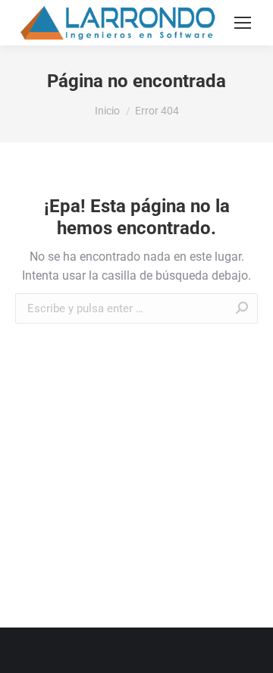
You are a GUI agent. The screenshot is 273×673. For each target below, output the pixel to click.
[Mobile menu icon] (243, 23)
